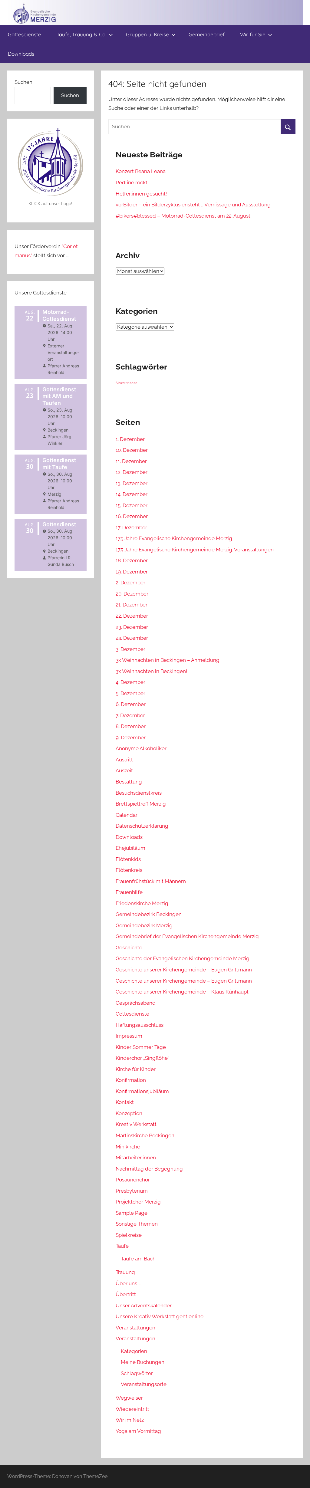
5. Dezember (130, 693)
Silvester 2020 (126, 383)
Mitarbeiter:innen (136, 1158)
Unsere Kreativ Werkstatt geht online (159, 1316)
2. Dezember (130, 583)
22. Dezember (132, 616)
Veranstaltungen (135, 1328)
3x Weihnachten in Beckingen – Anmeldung (167, 660)
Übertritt (126, 1294)
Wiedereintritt (132, 1409)
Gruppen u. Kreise (147, 34)
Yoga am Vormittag (138, 1431)
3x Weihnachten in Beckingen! (151, 671)
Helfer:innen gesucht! (141, 194)
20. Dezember (132, 594)
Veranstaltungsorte (144, 1384)
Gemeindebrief (207, 34)
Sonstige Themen (137, 1224)
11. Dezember (131, 461)
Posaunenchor (133, 1180)
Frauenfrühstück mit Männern (151, 881)
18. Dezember (132, 560)
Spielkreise (129, 1235)
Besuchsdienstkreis (139, 793)
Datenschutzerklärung (142, 826)
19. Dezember (132, 572)
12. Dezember (131, 472)
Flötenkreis (129, 870)
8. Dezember (131, 726)
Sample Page (131, 1213)
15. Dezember (131, 505)
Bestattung (129, 782)
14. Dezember (131, 494)
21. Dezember (131, 605)
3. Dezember (130, 649)
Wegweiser (129, 1398)
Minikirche (128, 1147)
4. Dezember (130, 682)
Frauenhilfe (129, 892)
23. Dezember (132, 627)
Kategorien (134, 1351)
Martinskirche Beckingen (145, 1135)
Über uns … (128, 1283)
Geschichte (129, 947)
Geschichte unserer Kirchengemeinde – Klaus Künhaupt (182, 992)
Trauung (125, 1272)
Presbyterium (132, 1191)
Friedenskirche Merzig (142, 903)
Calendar (126, 815)
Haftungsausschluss (139, 1025)
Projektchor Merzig (138, 1202)
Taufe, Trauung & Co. (81, 34)
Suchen (23, 82)
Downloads (21, 54)
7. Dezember (130, 715)
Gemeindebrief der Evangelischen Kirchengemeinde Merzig (187, 936)
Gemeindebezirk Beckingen (149, 914)
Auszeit (124, 770)
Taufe (122, 1246)
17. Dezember (131, 527)
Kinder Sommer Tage (141, 1047)
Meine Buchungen (142, 1362)
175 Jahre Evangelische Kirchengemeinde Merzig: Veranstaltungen (195, 550)
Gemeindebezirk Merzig (144, 925)
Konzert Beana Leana (141, 171)
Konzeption (129, 1113)
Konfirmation (131, 1080)
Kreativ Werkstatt (136, 1124)
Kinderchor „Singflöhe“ (142, 1058)
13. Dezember (131, 483)
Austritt (124, 760)
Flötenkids (128, 859)
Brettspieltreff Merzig (141, 804)
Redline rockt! (132, 182)
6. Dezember (131, 704)
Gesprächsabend (136, 1003)
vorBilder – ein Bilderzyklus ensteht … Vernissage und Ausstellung (193, 205)
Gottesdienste (24, 34)
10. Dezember (132, 450)
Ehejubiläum (130, 848)
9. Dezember (131, 737)
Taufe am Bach (138, 1259)
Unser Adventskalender (144, 1305)
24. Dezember (132, 638)
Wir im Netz (130, 1420)
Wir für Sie (252, 34)
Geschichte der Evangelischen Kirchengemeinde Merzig (182, 958)
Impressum (129, 1036)
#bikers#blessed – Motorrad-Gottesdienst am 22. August (183, 216)
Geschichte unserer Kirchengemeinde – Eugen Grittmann (184, 970)
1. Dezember (130, 439)
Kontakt (125, 1102)
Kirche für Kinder (136, 1069)
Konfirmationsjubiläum (142, 1091)
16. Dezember (132, 516)
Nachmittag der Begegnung (149, 1169)
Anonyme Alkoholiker (141, 748)
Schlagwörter (137, 1373)
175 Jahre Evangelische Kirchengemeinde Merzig (174, 538)
